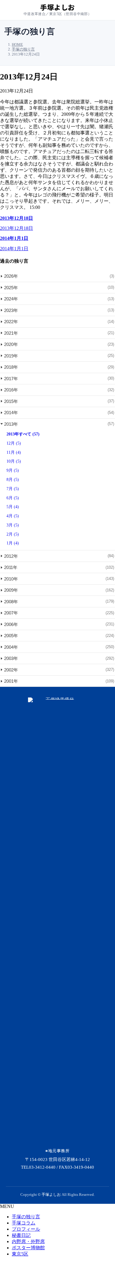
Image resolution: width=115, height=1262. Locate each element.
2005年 (59, 635)
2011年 (59, 567)
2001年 (59, 681)
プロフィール (26, 1229)
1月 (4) (12, 543)
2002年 (59, 669)
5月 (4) (12, 507)
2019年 (59, 355)
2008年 (59, 601)
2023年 (59, 310)
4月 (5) (12, 516)
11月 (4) (13, 452)
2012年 (59, 556)
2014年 (59, 412)
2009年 (59, 590)
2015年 (59, 401)
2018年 (59, 367)
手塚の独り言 (26, 1216)
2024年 (59, 298)
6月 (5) (12, 498)
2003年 (59, 658)
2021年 (59, 333)
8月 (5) (12, 479)
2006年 (59, 624)
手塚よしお (51, 1194)
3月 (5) (12, 525)
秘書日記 (21, 1235)
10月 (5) (13, 461)
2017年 (59, 378)
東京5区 (20, 1253)
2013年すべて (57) (23, 434)
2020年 (59, 344)
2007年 (59, 612)
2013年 (59, 424)
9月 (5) (12, 470)
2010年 (59, 578)
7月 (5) (12, 489)
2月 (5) (12, 534)
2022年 (59, 321)
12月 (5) (13, 443)
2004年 (59, 647)
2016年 (59, 389)
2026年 (59, 276)
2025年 (59, 287)
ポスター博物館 (28, 1247)
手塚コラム (23, 1222)
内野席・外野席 (28, 1241)
